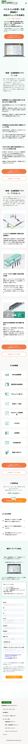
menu (26, 3)
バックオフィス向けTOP (9, 715)
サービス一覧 (6, 719)
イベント (5, 734)
